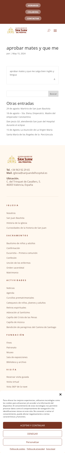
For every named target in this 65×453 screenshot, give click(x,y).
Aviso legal (50, 449)
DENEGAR (32, 433)
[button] (60, 394)
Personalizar (32, 442)
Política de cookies (17, 449)
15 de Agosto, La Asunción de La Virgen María (29, 129)
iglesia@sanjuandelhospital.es (30, 173)
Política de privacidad (36, 449)
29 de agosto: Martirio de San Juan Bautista (28, 108)
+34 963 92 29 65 (20, 169)
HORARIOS (33, 5)
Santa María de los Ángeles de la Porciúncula (29, 134)
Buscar (53, 93)
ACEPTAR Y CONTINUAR (32, 425)
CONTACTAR (33, 18)
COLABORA (33, 12)
